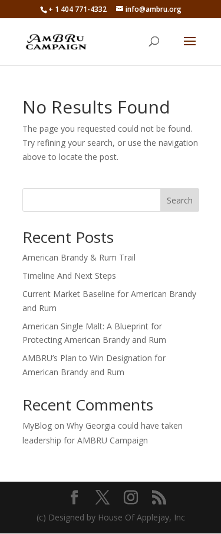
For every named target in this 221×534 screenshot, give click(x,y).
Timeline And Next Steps (69, 275)
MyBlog (37, 425)
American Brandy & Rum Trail (79, 257)
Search (180, 200)
